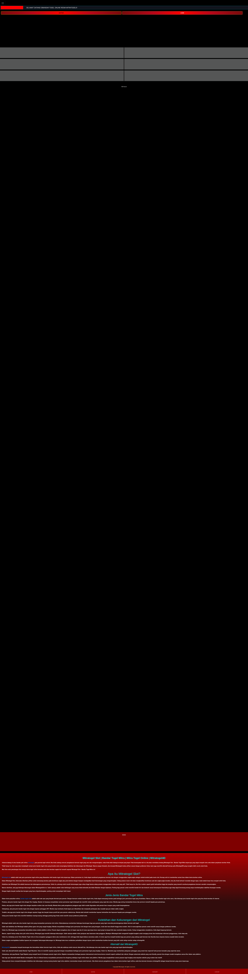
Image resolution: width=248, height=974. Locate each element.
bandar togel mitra (26, 898)
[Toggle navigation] (2, 3)
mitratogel (31, 862)
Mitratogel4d (5, 947)
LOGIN (182, 13)
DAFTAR (61, 13)
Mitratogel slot (6, 877)
